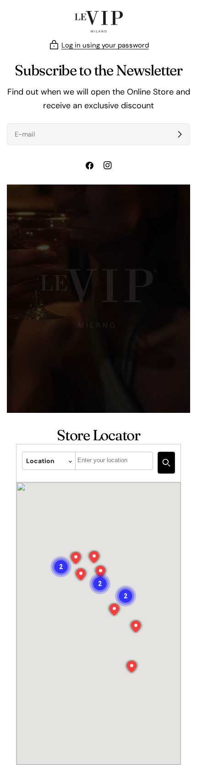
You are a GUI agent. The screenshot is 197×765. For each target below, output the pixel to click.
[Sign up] (179, 134)
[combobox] (114, 461)
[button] (99, 583)
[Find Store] (166, 463)
